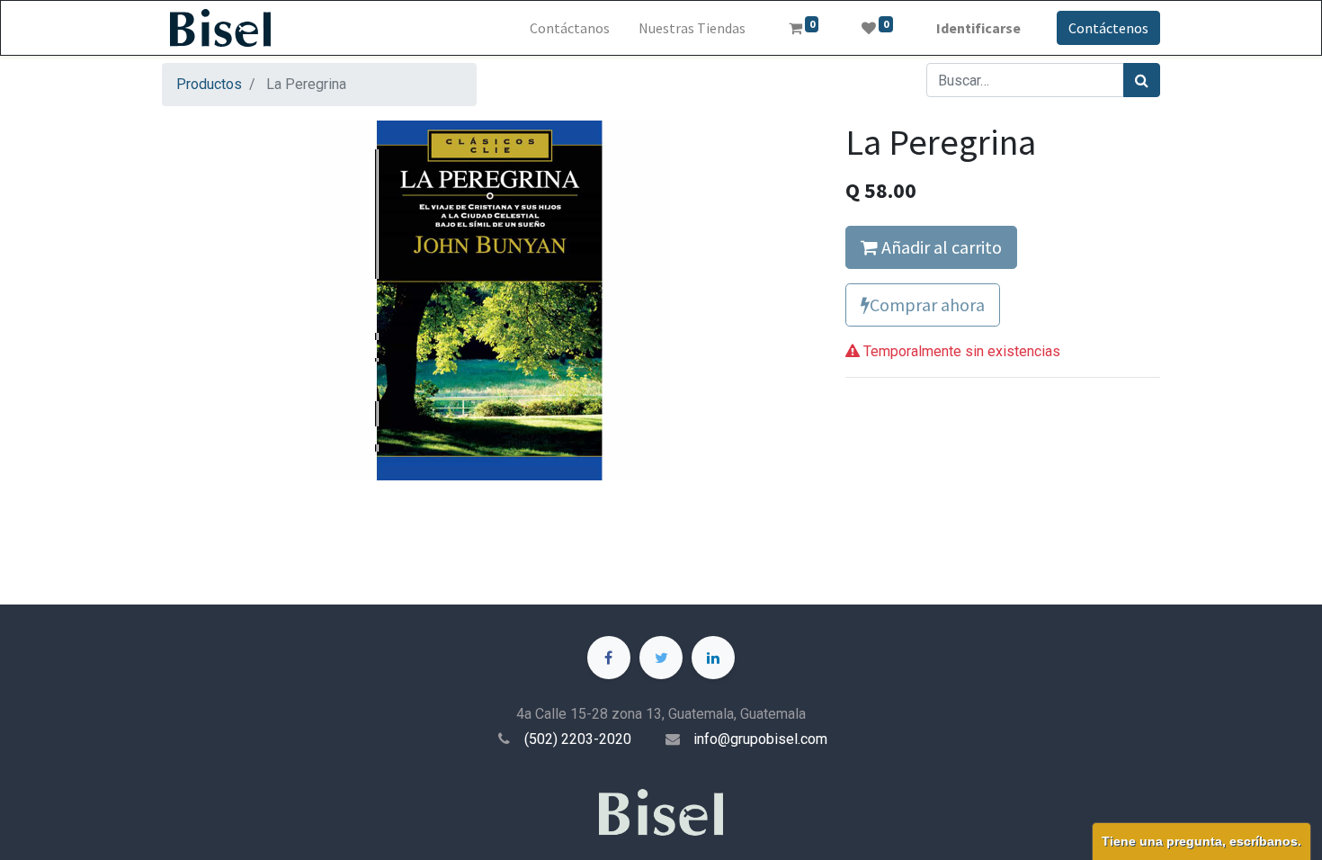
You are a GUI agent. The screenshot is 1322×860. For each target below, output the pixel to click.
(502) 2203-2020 (577, 739)
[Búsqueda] (1141, 80)
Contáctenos (1108, 28)
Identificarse (978, 28)
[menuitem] (569, 28)
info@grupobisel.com (760, 739)
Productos (209, 84)
